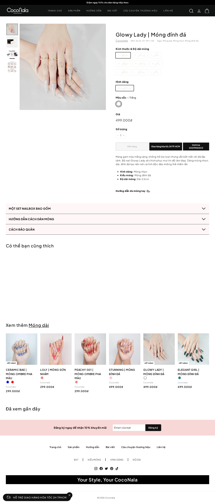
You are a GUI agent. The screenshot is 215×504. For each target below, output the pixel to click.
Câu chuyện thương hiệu (140, 11)
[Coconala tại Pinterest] (111, 468)
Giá (118, 114)
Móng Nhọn (124, 88)
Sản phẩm (74, 11)
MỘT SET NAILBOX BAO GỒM (30, 208)
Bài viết (113, 11)
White (119, 104)
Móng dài (39, 325)
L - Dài (155, 72)
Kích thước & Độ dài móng (132, 48)
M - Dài (156, 63)
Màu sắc (126, 97)
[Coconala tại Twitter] (106, 468)
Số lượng (121, 129)
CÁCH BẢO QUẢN (22, 229)
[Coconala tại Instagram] (95, 468)
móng (197, 160)
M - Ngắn (123, 63)
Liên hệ (168, 11)
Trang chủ (55, 11)
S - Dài (155, 55)
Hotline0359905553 (196, 146)
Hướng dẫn (94, 11)
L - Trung (139, 72)
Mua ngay (165, 146)
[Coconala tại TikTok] (116, 468)
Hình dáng (122, 81)
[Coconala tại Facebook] (101, 468)
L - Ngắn (123, 72)
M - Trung (140, 63)
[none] (12, 29)
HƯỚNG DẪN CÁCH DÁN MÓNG (31, 219)
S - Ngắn (123, 55)
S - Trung (139, 55)
